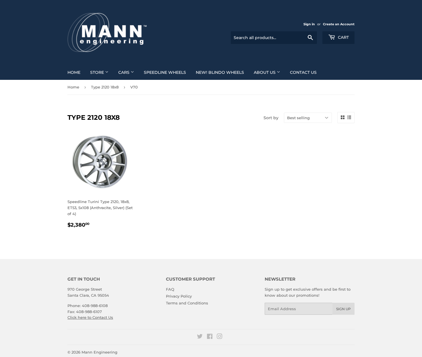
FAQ (170, 289)
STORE (97, 72)
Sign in (309, 24)
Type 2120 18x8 (105, 87)
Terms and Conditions (187, 303)
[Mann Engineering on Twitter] (200, 337)
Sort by (271, 117)
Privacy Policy (179, 296)
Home (73, 72)
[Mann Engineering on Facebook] (210, 337)
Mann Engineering (99, 352)
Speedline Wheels (165, 72)
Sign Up (343, 309)
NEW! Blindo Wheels (220, 72)
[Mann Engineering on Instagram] (219, 337)
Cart (343, 37)
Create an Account (339, 24)
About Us (265, 72)
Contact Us (303, 72)
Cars (124, 72)
